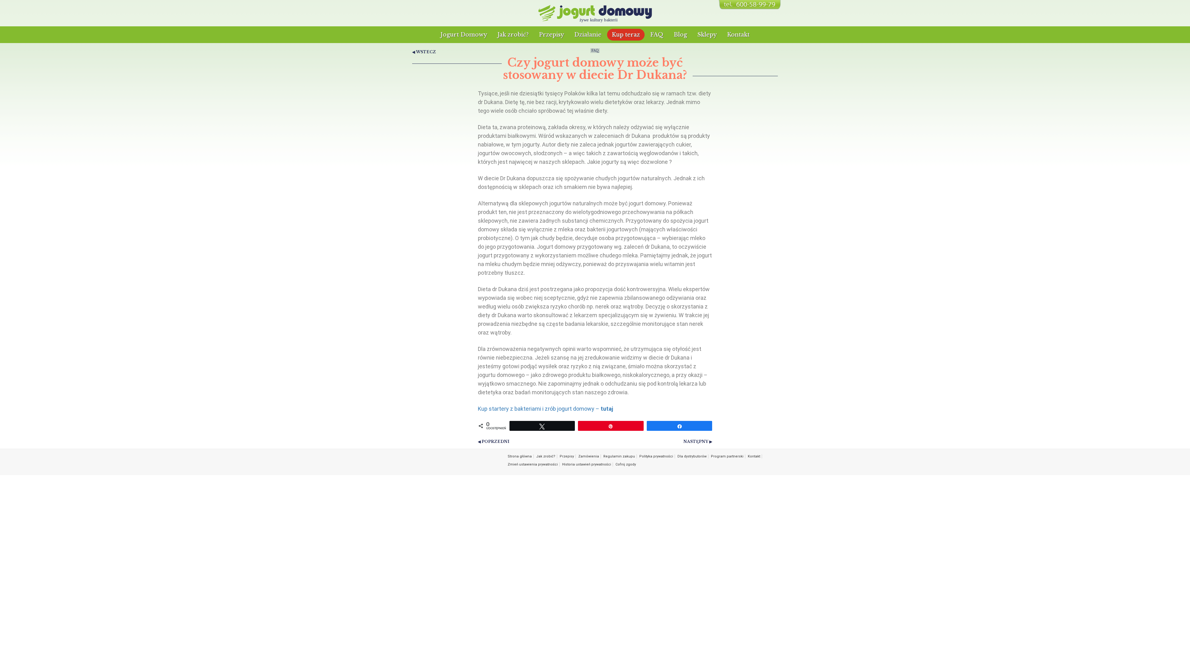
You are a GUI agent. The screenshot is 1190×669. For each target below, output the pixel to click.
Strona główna (520, 456)
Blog (680, 34)
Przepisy (551, 34)
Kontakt (738, 34)
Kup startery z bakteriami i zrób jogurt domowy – (545, 408)
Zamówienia (588, 456)
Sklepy (707, 34)
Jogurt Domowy (463, 34)
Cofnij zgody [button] (625, 464)
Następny (695, 441)
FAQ (656, 34)
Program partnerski (727, 456)
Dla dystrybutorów (692, 456)
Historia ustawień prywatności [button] (586, 464)
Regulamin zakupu (619, 456)
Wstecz (426, 52)
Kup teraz (626, 34)
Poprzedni (495, 441)
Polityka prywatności (656, 456)
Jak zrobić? (513, 34)
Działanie (588, 34)
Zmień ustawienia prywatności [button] (533, 464)
